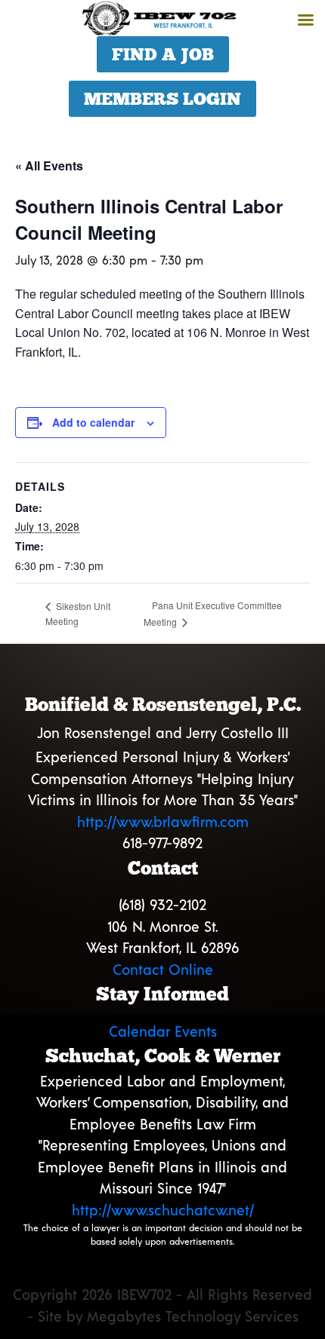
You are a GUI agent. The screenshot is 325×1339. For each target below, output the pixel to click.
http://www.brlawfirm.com (163, 821)
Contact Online (163, 969)
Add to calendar (93, 422)
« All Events (49, 165)
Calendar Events (163, 1031)
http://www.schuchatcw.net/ (163, 1209)
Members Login (162, 98)
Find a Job (163, 54)
